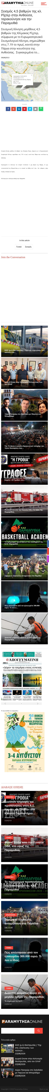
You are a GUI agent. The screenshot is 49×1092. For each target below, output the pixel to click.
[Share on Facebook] (8, 109)
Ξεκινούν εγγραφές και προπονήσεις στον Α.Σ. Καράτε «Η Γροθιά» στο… (22, 479)
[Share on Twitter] (30, 109)
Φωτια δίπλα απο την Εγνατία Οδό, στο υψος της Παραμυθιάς (24, 846)
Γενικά (18, 247)
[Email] (35, 109)
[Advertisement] (24, 134)
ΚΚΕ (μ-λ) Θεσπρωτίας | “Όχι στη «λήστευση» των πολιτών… (28, 1048)
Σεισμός (28, 247)
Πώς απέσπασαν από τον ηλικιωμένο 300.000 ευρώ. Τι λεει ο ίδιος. (23, 956)
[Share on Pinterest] (24, 109)
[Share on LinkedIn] (19, 109)
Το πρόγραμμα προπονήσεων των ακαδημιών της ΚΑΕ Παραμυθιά (24, 885)
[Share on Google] (13, 109)
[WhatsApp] (41, 109)
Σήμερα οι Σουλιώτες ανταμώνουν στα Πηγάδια (23, 576)
